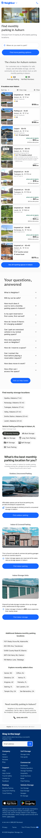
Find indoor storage (20, 617)
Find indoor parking (20, 566)
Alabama (26, 726)
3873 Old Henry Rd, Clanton (14, 655)
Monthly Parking (17, 726)
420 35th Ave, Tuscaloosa (13, 646)
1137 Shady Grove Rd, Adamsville (16, 641)
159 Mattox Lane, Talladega (14, 660)
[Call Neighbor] (37, 3)
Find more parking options (20, 52)
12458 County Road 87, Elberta (15, 651)
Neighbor (9, 726)
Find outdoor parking (20, 515)
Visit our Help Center (20, 381)
